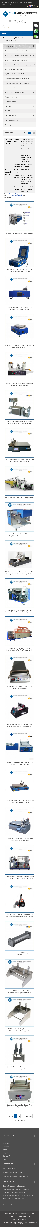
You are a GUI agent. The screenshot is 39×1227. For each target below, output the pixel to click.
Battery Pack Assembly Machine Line (23, 1213)
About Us (6, 1143)
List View (34, 133)
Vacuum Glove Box (11, 97)
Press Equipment (10, 125)
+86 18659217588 (13, 2)
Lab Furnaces (9, 106)
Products (6, 1146)
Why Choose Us (8, 1153)
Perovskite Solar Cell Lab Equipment (17, 83)
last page (29, 1116)
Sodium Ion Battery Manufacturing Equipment (20, 65)
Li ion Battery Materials (12, 88)
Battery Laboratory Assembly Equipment (18, 55)
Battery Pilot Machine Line (19, 1219)
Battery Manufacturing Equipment (16, 51)
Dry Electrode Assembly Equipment (16, 74)
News (5, 1150)
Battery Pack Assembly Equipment (16, 60)
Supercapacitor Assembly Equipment (17, 78)
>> (23, 1116)
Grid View (29, 133)
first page (10, 1116)
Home (5, 1140)
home (5, 38)
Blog (4, 1159)
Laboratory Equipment (12, 120)
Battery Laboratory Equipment (14, 92)
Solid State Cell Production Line (15, 69)
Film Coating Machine (10, 40)
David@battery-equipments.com (20, 21)
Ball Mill (7, 111)
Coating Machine (15, 38)
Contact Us (6, 1156)
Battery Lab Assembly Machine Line (19, 1216)
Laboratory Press (10, 115)
